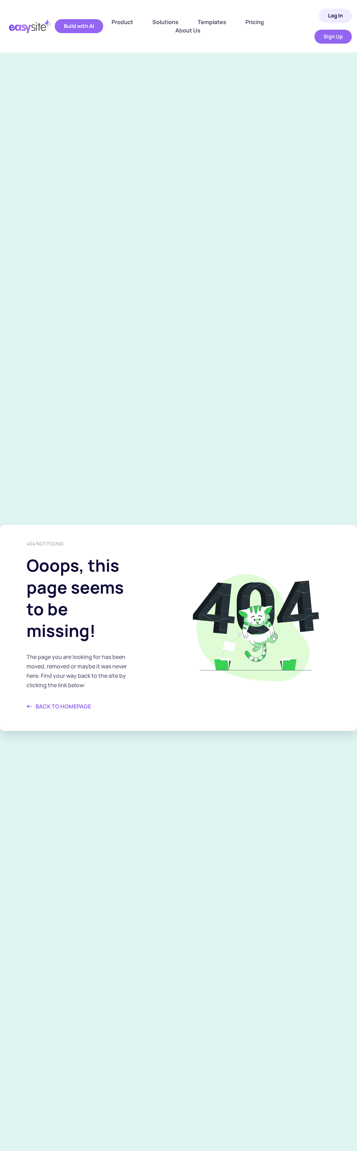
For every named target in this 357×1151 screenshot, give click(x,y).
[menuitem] (122, 22)
